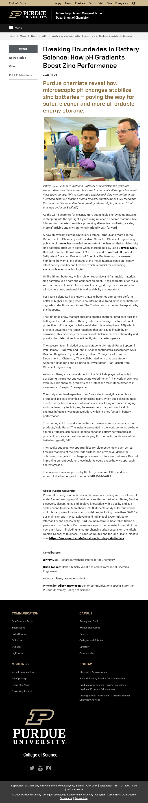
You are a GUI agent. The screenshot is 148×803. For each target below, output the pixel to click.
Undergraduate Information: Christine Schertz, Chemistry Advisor (104, 697)
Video (12, 66)
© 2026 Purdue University (26, 794)
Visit (101, 3)
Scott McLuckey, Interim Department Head (102, 678)
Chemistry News (21, 685)
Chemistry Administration (93, 672)
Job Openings (19, 678)
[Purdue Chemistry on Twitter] (32, 768)
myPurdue (17, 653)
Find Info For (16, 3)
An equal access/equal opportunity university (68, 794)
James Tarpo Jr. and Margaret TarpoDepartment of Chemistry (79, 15)
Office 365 (17, 640)
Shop (92, 3)
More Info (20, 664)
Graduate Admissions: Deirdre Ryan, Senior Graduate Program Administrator (103, 687)
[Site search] (134, 3)
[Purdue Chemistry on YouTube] (40, 768)
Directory (84, 646)
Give (109, 3)
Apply (58, 3)
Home (12, 35)
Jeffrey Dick (128, 248)
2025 (44, 35)
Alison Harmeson (69, 585)
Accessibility (81, 798)
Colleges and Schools (91, 640)
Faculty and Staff (88, 621)
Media (23, 35)
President (80, 3)
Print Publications (20, 75)
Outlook (16, 646)
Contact (86, 664)
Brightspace (18, 627)
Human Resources (89, 627)
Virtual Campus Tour (23, 672)
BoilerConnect (19, 634)
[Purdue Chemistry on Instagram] (48, 768)
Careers (83, 634)
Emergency (121, 3)
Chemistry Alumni (22, 691)
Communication (25, 613)
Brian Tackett (113, 252)
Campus (85, 613)
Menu (18, 28)
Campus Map (86, 653)
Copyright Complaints (107, 794)
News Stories (17, 57)
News (68, 3)
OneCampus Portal (22, 621)
